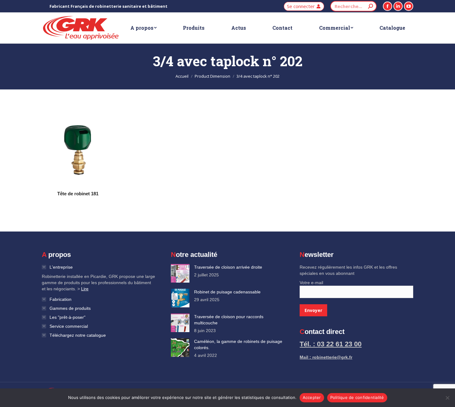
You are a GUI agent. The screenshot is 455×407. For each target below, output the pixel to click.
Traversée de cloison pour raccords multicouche (228, 319)
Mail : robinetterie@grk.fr (326, 357)
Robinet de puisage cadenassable (227, 291)
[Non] (447, 398)
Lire (85, 288)
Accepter (312, 397)
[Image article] (180, 273)
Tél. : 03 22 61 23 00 (331, 344)
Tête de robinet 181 (77, 193)
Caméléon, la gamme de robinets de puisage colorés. (238, 344)
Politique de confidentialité (357, 397)
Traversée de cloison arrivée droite (228, 267)
